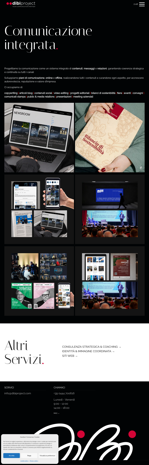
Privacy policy (34, 461)
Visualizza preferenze (47, 455)
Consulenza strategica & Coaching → (91, 346)
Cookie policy (24, 461)
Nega (29, 455)
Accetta (11, 455)
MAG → (56, 413)
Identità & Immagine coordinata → (88, 351)
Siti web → (70, 355)
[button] (142, 4)
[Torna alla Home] (20, 4)
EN (135, 4)
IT (137, 4)
